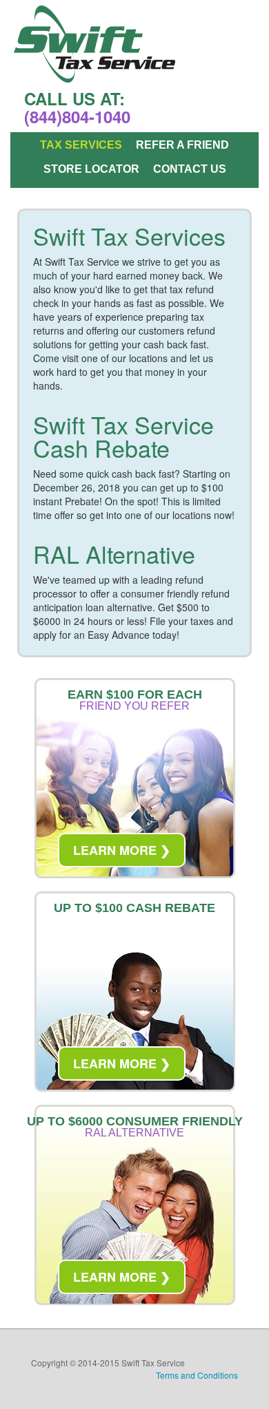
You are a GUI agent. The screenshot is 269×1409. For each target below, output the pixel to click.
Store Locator (91, 169)
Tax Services (81, 145)
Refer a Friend (182, 145)
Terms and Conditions (197, 1375)
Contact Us (189, 169)
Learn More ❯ (121, 850)
